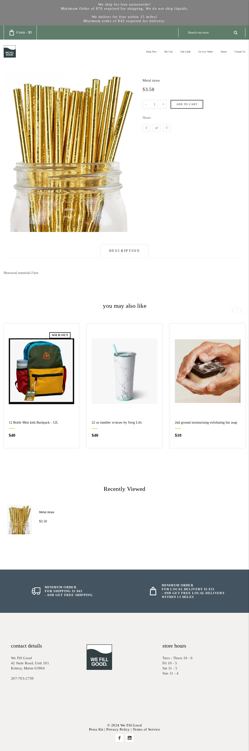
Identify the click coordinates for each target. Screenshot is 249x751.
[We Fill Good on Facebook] (119, 738)
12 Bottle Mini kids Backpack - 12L (33, 422)
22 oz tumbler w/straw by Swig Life (117, 422)
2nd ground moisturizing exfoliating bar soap (206, 422)
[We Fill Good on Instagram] (129, 738)
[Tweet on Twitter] (156, 128)
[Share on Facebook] (146, 128)
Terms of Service (146, 729)
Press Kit (96, 729)
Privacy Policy (118, 729)
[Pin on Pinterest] (167, 128)
